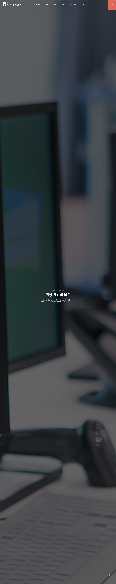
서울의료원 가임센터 (37, 4)
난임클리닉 (54, 4)
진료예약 (46, 4)
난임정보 (82, 4)
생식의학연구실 (74, 4)
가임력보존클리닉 (63, 4)
